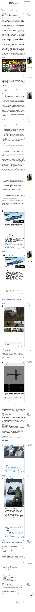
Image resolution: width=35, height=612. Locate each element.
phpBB (16, 601)
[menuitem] (4, 5)
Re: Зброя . (4, 13)
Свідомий (28, 13)
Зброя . (2, 9)
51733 (30, 14)
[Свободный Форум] (5, 2)
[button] (23, 11)
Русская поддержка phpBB (17, 602)
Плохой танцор (28, 99)
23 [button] (32, 11)
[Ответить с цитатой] (23, 13)
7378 (30, 182)
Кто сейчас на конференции (5, 597)
